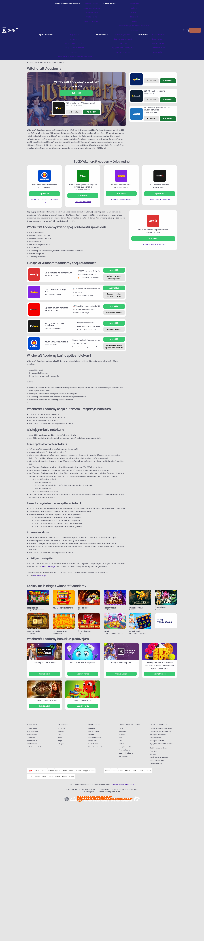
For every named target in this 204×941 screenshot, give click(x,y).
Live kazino (31, 738)
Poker (59, 735)
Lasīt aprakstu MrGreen (83, 201)
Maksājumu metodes (34, 747)
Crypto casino (124, 756)
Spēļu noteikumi (155, 738)
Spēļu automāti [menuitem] (46, 34)
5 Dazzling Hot (84, 631)
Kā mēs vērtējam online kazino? (161, 728)
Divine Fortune (136, 607)
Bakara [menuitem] (134, 12)
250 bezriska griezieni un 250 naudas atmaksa (157, 108)
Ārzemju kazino (124, 750)
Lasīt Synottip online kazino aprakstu (114, 277)
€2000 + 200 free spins (154, 91)
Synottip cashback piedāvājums (153, 229)
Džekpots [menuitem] (123, 43)
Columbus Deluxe (94, 738)
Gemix (107, 631)
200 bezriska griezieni (159, 184)
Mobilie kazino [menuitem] (92, 12)
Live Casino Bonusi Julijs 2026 (55, 290)
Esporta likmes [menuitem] (158, 39)
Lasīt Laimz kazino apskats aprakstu (114, 295)
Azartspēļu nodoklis (157, 741)
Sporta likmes (32, 744)
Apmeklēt (91, 111)
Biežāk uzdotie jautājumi (158, 748)
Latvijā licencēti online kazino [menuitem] (67, 3)
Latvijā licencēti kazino (127, 747)
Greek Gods (134, 631)
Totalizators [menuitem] (142, 34)
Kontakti (153, 754)
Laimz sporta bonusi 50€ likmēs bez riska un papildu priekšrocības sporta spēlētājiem (159, 665)
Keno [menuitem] (134, 21)
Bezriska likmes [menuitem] (158, 48)
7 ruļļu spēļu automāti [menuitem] (74, 48)
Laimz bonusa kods (82, 700)
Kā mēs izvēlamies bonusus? (160, 732)
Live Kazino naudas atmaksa (44, 184)
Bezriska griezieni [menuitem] (122, 34)
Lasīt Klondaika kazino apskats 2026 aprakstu (114, 346)
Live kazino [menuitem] (134, 3)
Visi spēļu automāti (95, 747)
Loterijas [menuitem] (134, 30)
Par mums (153, 751)
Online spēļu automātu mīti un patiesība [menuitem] (74, 56)
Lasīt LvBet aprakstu (114, 329)
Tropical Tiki (32, 607)
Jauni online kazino (126, 753)
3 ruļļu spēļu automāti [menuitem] (74, 43)
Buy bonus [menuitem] (74, 34)
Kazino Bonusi (32, 741)
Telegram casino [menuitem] (91, 21)
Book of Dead (93, 744)
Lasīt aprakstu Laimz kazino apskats (121, 199)
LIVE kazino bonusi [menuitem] (122, 52)
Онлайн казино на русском (159, 757)
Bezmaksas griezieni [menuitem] (123, 39)
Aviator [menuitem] (74, 52)
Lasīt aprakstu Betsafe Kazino (160, 199)
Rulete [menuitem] (134, 8)
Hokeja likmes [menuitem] (158, 43)
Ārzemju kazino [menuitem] (91, 3)
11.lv (120, 738)
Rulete (60, 738)
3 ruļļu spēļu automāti (63, 607)
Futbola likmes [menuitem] (158, 34)
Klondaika (122, 732)
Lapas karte (129, 784)
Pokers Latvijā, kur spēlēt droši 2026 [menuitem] (134, 25)
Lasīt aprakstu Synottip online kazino (153, 244)
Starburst (91, 735)
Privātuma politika (117, 784)
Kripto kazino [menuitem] (91, 17)
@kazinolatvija (39, 575)
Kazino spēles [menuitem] (109, 3)
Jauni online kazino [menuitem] (91, 8)
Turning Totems (60, 631)
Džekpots (61, 732)
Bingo (60, 741)
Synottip (122, 735)
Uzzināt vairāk (44, 674)
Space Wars (160, 607)
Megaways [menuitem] (74, 39)
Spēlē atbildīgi (48, 566)
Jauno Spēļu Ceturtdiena (56, 341)
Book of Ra (92, 728)
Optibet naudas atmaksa (56, 307)
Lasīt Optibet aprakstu (114, 312)
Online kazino (32, 728)
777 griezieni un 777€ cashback (80, 103)
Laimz (121, 728)
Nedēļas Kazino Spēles (121, 184)
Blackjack (61, 728)
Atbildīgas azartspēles (158, 735)
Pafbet (121, 744)
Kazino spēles (32, 735)
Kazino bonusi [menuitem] (102, 34)
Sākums (30, 62)
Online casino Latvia (157, 760)
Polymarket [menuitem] (158, 52)
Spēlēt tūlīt (76, 93)
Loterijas (61, 744)
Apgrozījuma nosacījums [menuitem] (123, 48)
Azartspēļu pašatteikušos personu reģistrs (162, 744)
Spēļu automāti (40, 62)
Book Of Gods (33, 631)
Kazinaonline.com (156, 763)
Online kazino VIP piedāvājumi (58, 272)
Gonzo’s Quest (93, 732)
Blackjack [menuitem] (134, 17)
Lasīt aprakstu (74, 112)
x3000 (121, 741)
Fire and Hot (83, 607)
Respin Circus (110, 607)
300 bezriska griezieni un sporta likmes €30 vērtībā (82, 185)
